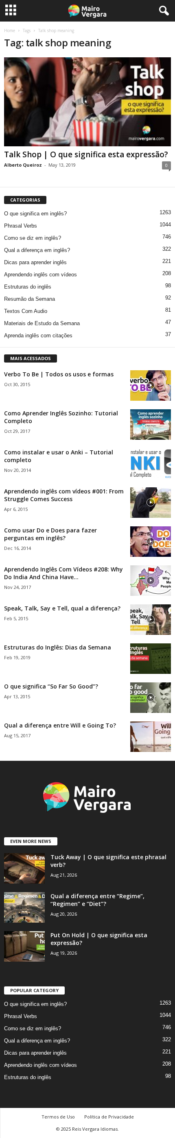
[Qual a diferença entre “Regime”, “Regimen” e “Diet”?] (24, 907)
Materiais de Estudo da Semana (42, 323)
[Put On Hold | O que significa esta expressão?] (24, 946)
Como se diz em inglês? (32, 238)
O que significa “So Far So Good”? (51, 686)
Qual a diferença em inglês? (37, 250)
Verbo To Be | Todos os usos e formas (59, 374)
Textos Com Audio (25, 311)
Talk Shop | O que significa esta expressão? (86, 154)
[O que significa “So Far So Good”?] (150, 697)
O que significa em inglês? (35, 214)
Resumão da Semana (29, 299)
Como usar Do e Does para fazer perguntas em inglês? (50, 534)
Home (9, 30)
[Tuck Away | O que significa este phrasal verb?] (24, 868)
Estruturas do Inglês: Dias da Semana (57, 647)
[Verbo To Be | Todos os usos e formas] (150, 385)
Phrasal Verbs (20, 226)
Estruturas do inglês (27, 287)
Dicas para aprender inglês (35, 262)
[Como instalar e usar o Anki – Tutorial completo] (150, 463)
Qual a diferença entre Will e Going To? (60, 725)
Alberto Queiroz (23, 165)
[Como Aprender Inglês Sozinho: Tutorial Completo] (150, 424)
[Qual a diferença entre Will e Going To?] (150, 736)
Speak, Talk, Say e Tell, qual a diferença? (62, 608)
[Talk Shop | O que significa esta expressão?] (87, 101)
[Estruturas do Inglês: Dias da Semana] (150, 658)
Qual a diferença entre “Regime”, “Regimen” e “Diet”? (97, 900)
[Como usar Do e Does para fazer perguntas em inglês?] (150, 541)
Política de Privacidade (109, 1117)
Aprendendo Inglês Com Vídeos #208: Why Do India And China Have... (63, 573)
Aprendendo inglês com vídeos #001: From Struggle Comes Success (64, 495)
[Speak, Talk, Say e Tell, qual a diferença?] (150, 619)
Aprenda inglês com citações (38, 335)
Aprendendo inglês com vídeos (40, 274)
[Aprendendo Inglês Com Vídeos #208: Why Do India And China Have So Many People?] (150, 580)
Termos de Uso (58, 1117)
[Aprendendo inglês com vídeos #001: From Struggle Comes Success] (150, 502)
